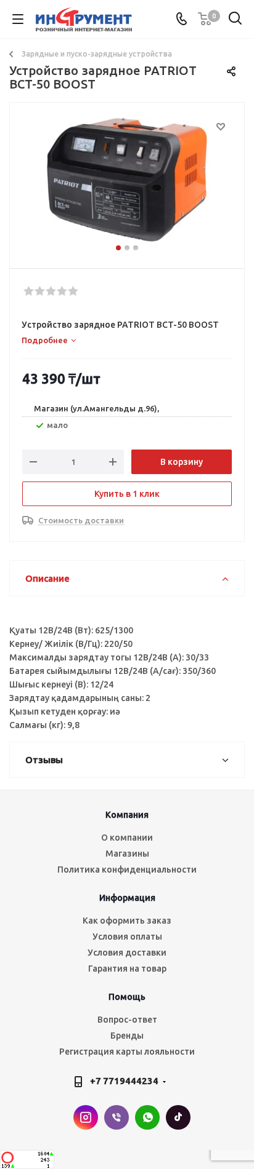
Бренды (127, 1035)
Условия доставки (127, 952)
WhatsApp (147, 1117)
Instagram (85, 1117)
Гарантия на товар (127, 968)
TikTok (178, 1117)
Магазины (127, 853)
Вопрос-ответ (127, 1019)
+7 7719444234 (124, 1081)
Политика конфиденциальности (127, 869)
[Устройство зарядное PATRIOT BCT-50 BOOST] (127, 180)
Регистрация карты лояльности (127, 1051)
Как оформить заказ (127, 920)
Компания (127, 815)
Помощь (127, 997)
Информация (127, 898)
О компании (127, 837)
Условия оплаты (127, 936)
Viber (116, 1117)
